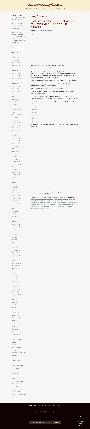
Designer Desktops (38, 96)
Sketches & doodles (17, 383)
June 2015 (15, 151)
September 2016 (16, 130)
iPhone (33, 118)
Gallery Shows (16, 350)
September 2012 (16, 203)
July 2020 (14, 68)
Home (30, 405)
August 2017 (15, 117)
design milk (65, 199)
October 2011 (15, 229)
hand (62, 202)
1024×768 (33, 106)
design (52, 199)
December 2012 (16, 195)
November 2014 (16, 161)
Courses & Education (17, 339)
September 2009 (16, 294)
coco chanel (47, 199)
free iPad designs (62, 200)
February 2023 (16, 62)
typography (34, 208)
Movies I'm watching (17, 365)
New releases (54, 197)
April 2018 (14, 104)
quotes (52, 206)
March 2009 (15, 310)
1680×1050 (34, 112)
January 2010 (15, 284)
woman (39, 208)
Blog (31, 8)
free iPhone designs (42, 202)
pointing (42, 206)
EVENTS (59, 8)
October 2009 (15, 291)
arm (73, 197)
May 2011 (14, 242)
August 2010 (15, 265)
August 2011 (15, 234)
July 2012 (14, 208)
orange (33, 206)
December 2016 (16, 122)
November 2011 (16, 226)
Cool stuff (14, 337)
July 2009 (14, 299)
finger (70, 199)
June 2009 (15, 302)
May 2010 (14, 273)
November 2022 (16, 65)
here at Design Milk (40, 93)
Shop (26, 8)
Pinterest (53, 413)
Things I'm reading (17, 389)
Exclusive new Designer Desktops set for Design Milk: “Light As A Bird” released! (53, 24)
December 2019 (16, 73)
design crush (58, 199)
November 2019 (16, 75)
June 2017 (15, 120)
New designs (47, 197)
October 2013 (15, 177)
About (45, 8)
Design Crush (55, 73)
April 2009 (14, 307)
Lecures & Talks (16, 360)
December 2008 (16, 317)
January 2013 (15, 193)
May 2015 (14, 154)
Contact (52, 8)
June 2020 (15, 70)
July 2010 (14, 268)
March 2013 (15, 187)
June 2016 (15, 133)
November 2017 (16, 109)
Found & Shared (16, 347)
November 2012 (16, 198)
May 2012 (14, 213)
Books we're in (16, 334)
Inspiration (15, 355)
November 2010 (16, 258)
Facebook (49, 413)
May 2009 (14, 305)
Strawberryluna (45, 5)
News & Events (63, 197)
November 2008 (16, 320)
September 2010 (16, 263)
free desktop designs (52, 200)
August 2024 (15, 55)
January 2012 (15, 221)
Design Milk (62, 71)
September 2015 (16, 143)
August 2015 (15, 146)
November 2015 (16, 141)
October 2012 (15, 200)
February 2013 (16, 190)
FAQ (64, 8)
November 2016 (16, 125)
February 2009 (16, 312)
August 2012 (15, 206)
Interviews (14, 357)
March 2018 (15, 107)
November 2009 (16, 289)
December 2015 (16, 138)
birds (36, 199)
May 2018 (14, 102)
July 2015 (14, 148)
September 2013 (16, 180)
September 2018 (16, 91)
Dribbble (41, 413)
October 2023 (15, 57)
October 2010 (15, 260)
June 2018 (15, 99)
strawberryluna (49, 30)
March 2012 (15, 219)
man (68, 204)
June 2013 (15, 182)
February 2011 (16, 250)
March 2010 (15, 278)
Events (14, 344)
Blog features (39, 197)
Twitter (45, 413)
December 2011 (16, 224)
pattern (37, 206)
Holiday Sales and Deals (18, 352)
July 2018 (14, 96)
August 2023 (15, 60)
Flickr (36, 413)
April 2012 (14, 216)
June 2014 (15, 167)
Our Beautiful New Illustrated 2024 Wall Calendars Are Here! (17, 23)
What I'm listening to (17, 396)
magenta (64, 204)
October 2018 (15, 88)
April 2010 (14, 276)
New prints (15, 373)
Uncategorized (16, 391)
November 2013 (16, 174)
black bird (40, 199)
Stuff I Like (15, 386)
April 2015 (14, 156)
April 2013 (14, 185)
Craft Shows (15, 342)
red (55, 206)
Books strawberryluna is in (19, 331)
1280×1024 (34, 109)
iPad (32, 121)
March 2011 (15, 247)
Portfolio (38, 8)
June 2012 (15, 211)
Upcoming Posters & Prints (19, 394)
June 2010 (15, 271)
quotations (47, 206)
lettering (51, 204)
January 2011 (15, 252)
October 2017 (15, 112)
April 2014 (14, 169)
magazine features (17, 363)
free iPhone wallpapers (54, 202)
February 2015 (16, 159)
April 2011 (14, 245)
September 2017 (16, 114)
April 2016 (14, 135)
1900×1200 (34, 115)
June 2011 (15, 239)
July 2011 (14, 237)
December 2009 (16, 286)
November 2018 (16, 86)
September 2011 (16, 232)
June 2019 (15, 83)
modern (72, 204)
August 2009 (15, 297)
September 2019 (16, 78)
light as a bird (57, 204)
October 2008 (15, 323)
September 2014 (16, 164)
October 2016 (15, 128)
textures (70, 206)
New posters (15, 370)
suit (66, 206)
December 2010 (16, 255)
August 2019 (15, 81)
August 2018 (15, 94)
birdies (32, 199)
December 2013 (16, 172)
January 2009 (15, 315)
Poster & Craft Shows (17, 381)
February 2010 (16, 281)
